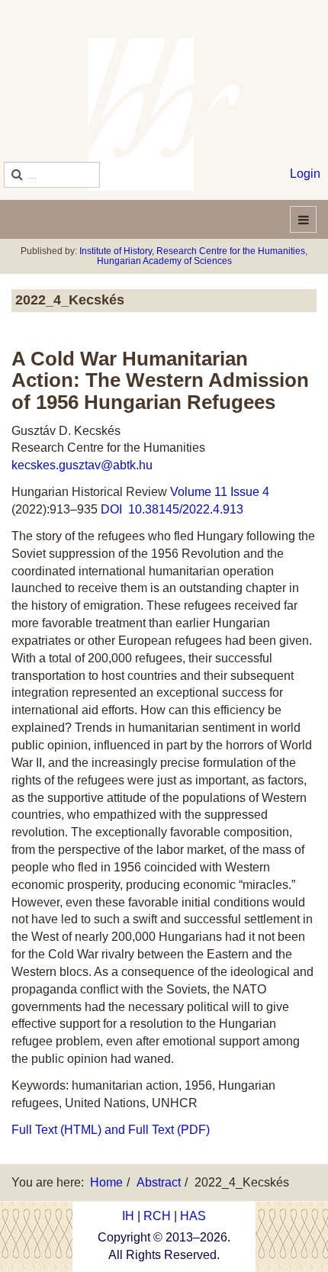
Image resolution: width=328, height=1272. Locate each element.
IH (128, 1215)
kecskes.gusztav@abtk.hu (82, 465)
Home (106, 1182)
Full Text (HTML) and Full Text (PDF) (110, 1129)
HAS (193, 1215)
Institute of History (115, 251)
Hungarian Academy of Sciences (164, 261)
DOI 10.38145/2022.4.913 (172, 509)
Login (305, 173)
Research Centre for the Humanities (230, 251)
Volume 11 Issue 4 (219, 491)
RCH (157, 1215)
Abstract (159, 1182)
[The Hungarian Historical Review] (164, 114)
